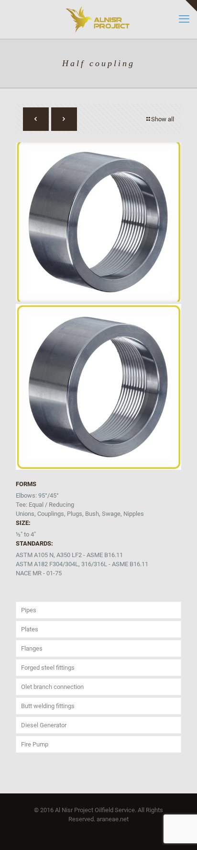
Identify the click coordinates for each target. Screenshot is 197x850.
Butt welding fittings (48, 706)
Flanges (32, 648)
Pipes (28, 610)
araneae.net (113, 819)
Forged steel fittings (48, 667)
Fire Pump (34, 744)
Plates (29, 629)
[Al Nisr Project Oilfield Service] (98, 19)
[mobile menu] (184, 19)
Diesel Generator (43, 725)
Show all (162, 119)
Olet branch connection (52, 686)
